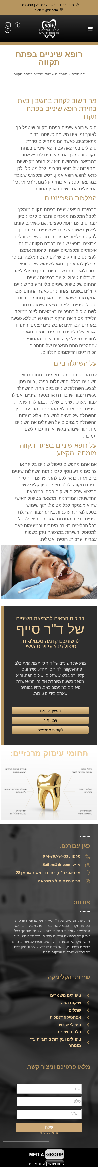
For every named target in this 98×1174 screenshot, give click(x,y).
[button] (90, 28)
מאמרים (61, 74)
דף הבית (78, 74)
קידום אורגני (56, 1164)
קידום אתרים (36, 1164)
